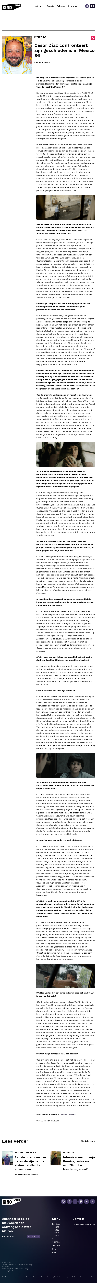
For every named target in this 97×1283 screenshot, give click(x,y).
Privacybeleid (31, 1277)
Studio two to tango (61, 1277)
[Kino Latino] (11, 7)
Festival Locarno (67, 1114)
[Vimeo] (80, 1201)
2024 (56, 1233)
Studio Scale (90, 1277)
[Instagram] (63, 1201)
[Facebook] (69, 1201)
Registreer (33, 1237)
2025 (56, 1230)
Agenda (50, 6)
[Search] (87, 6)
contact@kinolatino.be (83, 1224)
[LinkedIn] (86, 1201)
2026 (56, 1227)
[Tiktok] (92, 1201)
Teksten (61, 6)
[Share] (93, 38)
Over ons (72, 6)
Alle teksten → (88, 1141)
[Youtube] (75, 1201)
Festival (37, 6)
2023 (56, 1236)
